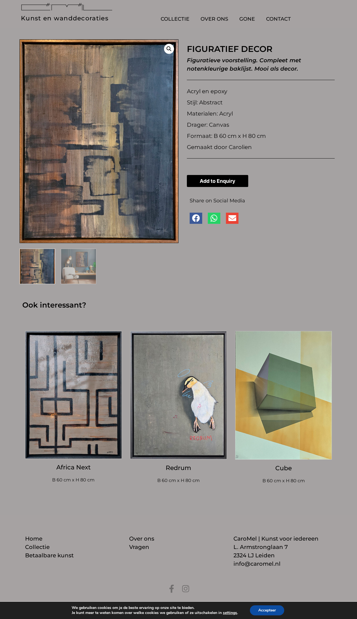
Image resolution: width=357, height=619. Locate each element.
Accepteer (267, 610)
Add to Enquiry (217, 181)
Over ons (214, 19)
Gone (247, 19)
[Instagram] (186, 589)
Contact (278, 19)
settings (230, 612)
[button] (169, 49)
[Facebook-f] (171, 589)
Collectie (175, 19)
